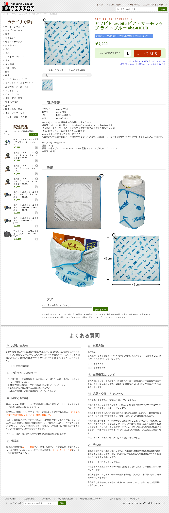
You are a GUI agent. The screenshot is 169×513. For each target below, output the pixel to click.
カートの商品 (134, 4)
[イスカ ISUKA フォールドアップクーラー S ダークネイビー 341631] (7, 195)
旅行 (7, 105)
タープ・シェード (13, 30)
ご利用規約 (46, 499)
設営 (7, 34)
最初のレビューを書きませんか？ (152, 64)
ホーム (5, 14)
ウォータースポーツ (15, 94)
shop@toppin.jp (22, 366)
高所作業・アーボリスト (17, 87)
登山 (7, 75)
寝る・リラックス (13, 41)
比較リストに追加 (158, 61)
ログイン (163, 4)
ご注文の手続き (149, 4)
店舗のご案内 (10, 499)
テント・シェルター (15, 26)
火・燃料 (9, 64)
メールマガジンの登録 (14, 503)
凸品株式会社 (29, 499)
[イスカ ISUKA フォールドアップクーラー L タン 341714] (7, 221)
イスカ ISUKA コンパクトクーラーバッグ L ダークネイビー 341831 (25, 181)
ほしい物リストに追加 (139, 61)
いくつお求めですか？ (110, 53)
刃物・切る (10, 68)
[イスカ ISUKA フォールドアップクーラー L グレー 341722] (7, 142)
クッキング (10, 45)
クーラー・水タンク (15, 56)
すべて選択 (33, 134)
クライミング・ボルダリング (19, 83)
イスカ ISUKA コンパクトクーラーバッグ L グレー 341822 (25, 168)
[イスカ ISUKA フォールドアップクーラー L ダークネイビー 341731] (7, 208)
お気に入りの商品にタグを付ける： (57, 305)
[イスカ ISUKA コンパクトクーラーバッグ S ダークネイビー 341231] (7, 155)
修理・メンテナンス (15, 113)
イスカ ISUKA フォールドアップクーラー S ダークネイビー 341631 (25, 194)
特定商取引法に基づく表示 (91, 499)
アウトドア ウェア (14, 90)
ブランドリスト (134, 499)
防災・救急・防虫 (13, 109)
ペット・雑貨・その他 (16, 117)
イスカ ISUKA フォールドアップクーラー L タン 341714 (24, 220)
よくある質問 (115, 499)
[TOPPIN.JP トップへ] (18, 7)
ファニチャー (11, 38)
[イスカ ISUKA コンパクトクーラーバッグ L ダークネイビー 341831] (7, 182)
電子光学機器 (11, 102)
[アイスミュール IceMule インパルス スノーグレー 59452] (7, 234)
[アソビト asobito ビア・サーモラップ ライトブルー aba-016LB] (47, 85)
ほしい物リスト (118, 4)
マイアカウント (101, 4)
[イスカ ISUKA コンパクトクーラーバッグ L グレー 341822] (7, 169)
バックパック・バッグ (16, 79)
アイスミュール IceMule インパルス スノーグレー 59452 (24, 233)
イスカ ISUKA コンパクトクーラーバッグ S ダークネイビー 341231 (25, 155)
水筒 (7, 60)
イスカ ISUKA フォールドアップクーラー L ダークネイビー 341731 (25, 207)
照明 (7, 71)
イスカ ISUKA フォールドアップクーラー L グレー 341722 (25, 142)
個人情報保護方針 (65, 499)
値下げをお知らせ (127, 64)
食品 (7, 49)
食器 (7, 53)
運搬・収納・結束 (13, 98)
